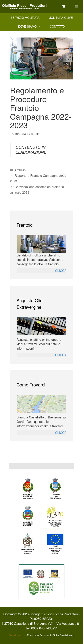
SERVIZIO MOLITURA (25, 17)
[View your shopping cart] (63, 7)
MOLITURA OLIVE (60, 17)
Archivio (20, 170)
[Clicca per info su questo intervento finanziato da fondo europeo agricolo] (41, 581)
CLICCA (60, 270)
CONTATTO (57, 26)
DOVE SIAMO (27, 26)
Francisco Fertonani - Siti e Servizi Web (50, 635)
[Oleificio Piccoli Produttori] (24, 6)
